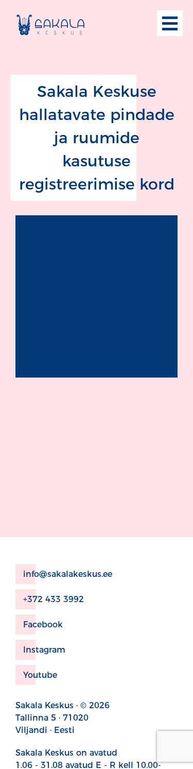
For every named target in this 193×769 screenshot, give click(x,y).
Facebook (43, 624)
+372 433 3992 (53, 599)
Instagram (44, 650)
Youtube (40, 675)
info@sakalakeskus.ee (67, 574)
